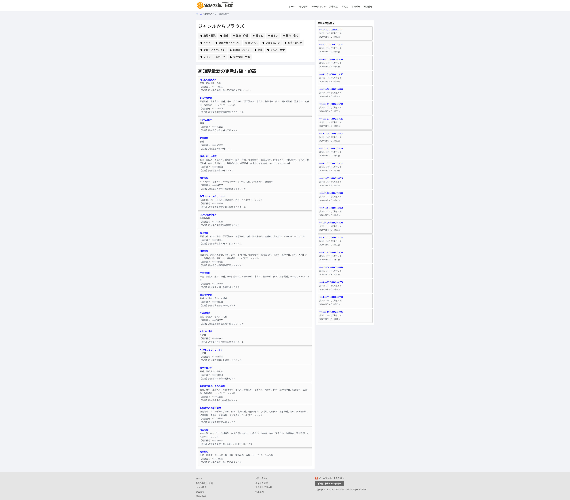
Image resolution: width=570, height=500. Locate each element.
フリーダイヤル (318, 6)
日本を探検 (201, 496)
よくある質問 (261, 483)
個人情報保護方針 (263, 487)
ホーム (292, 6)
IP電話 (345, 6)
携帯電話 (333, 6)
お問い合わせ (261, 478)
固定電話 (303, 6)
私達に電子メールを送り (329, 483)
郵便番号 (368, 6)
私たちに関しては (204, 483)
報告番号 (356, 6)
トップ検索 (201, 487)
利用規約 (259, 492)
